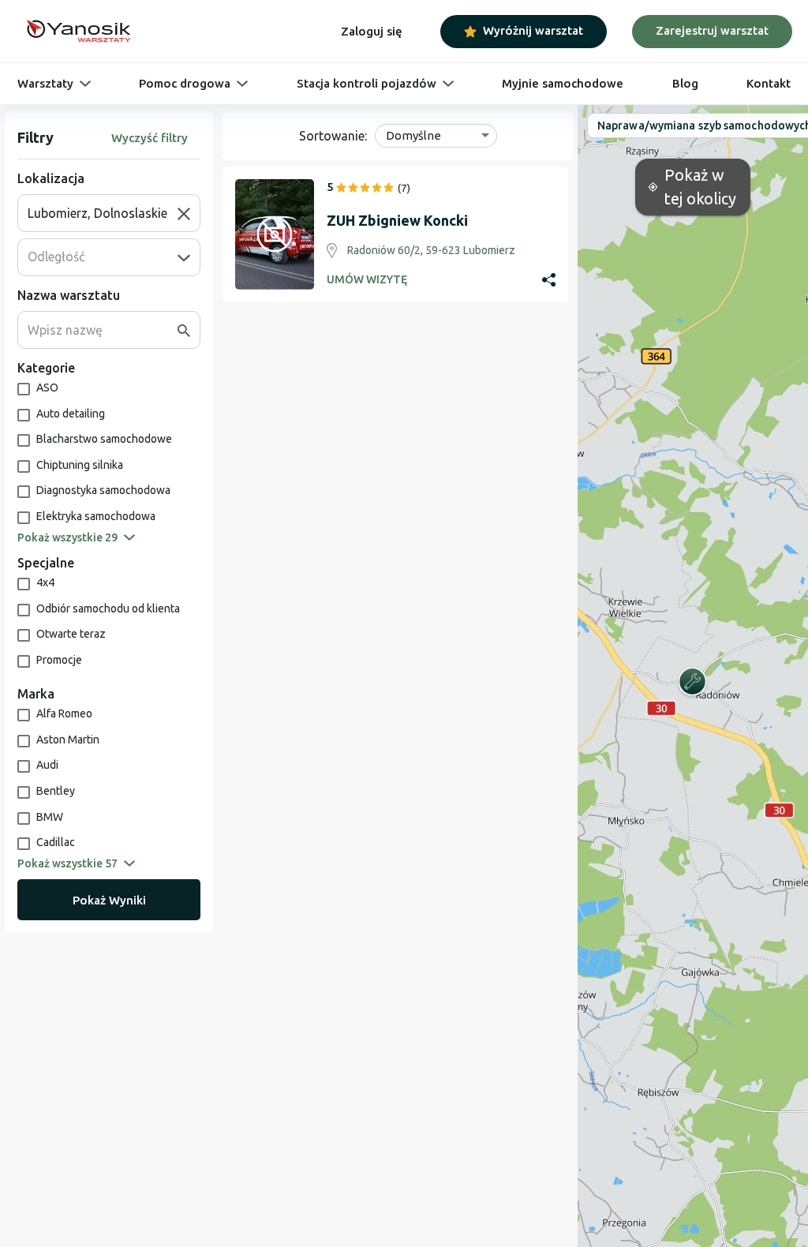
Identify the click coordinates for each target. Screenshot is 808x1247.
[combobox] (103, 213)
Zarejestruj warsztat (712, 30)
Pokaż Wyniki (109, 900)
